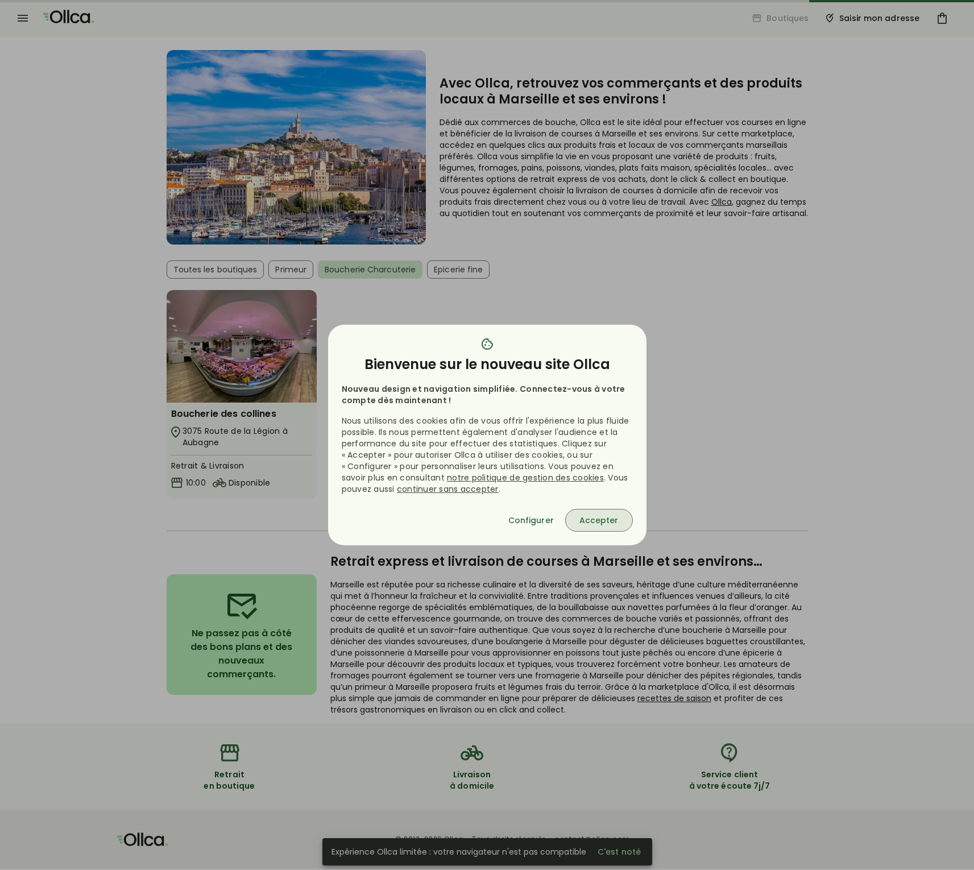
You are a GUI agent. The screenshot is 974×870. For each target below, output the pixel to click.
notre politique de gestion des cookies (525, 477)
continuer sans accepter (448, 489)
